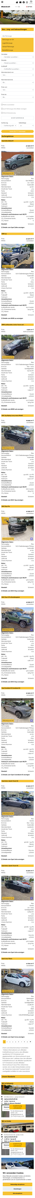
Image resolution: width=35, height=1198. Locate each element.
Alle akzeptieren (17, 1193)
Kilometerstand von (7, 72)
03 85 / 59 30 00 (9, 1101)
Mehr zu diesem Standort (12, 1103)
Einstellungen (17, 1189)
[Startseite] (17, 2)
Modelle (3, 60)
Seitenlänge (22, 123)
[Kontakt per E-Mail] (20, 2)
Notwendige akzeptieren (17, 1184)
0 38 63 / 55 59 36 (10, 1139)
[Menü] (2, 2)
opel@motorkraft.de (11, 1099)
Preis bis (3, 94)
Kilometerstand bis (7, 80)
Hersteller (4, 54)
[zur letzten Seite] (30, 1041)
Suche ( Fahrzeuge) (17, 131)
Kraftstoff (4, 66)
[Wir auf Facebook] (24, 2)
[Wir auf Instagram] (27, 2)
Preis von (4, 87)
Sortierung (4, 123)
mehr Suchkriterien (17, 118)
